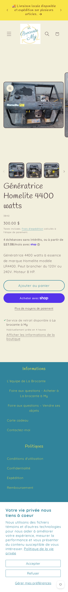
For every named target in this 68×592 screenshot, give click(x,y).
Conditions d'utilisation (25, 459)
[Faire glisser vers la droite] (64, 171)
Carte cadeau (17, 420)
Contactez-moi (18, 430)
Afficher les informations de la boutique (30, 337)
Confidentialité (18, 468)
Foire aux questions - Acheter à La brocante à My (34, 393)
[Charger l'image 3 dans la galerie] (51, 170)
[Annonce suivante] (61, 10)
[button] (9, 34)
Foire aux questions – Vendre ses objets (34, 408)
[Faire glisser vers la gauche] (4, 171)
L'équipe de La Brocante (26, 381)
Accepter (33, 563)
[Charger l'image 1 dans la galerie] (16, 170)
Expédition (15, 478)
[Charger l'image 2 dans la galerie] (34, 170)
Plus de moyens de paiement (34, 308)
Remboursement (20, 488)
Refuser (33, 573)
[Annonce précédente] (7, 10)
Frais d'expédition (32, 228)
